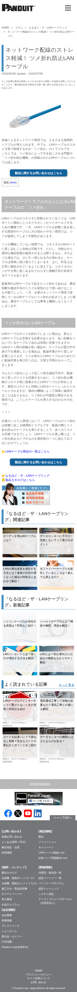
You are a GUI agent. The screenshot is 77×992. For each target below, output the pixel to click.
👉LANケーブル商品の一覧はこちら (26, 451)
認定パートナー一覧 (50, 878)
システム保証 (46, 893)
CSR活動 (7, 941)
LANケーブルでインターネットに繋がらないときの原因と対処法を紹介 (19, 705)
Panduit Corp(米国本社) (15, 947)
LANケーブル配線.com (51, 852)
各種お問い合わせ (12, 836)
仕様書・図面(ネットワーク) (18, 878)
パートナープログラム (51, 883)
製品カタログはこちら (20, 480)
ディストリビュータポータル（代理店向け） (55, 901)
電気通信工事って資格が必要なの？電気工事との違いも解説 (56, 705)
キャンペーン (46, 847)
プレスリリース (11, 925)
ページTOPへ (62, 817)
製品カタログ (9, 872)
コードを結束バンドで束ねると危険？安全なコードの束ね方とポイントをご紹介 (19, 741)
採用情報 (7, 852)
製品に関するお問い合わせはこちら (38, 173)
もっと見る (66, 685)
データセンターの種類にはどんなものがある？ (56, 739)
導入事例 (7, 899)
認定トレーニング (48, 888)
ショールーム (9, 931)
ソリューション (47, 842)
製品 (41, 836)
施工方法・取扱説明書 (14, 888)
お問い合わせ (38, 982)
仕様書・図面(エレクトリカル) (19, 883)
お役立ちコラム (11, 904)
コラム (19, 27)
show (13, 182)
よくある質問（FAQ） (14, 842)
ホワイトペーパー (12, 893)
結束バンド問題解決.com (52, 857)
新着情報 (7, 920)
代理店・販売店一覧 (50, 872)
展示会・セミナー (12, 936)
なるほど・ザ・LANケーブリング (48, 27)
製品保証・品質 (11, 847)
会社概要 (7, 915)
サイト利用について (38, 978)
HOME (5, 27)
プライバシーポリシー (38, 974)
